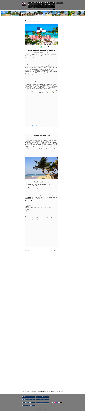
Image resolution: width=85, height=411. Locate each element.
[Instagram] (55, 402)
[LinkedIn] (44, 47)
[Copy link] (48, 47)
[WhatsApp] (41, 47)
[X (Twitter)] (39, 47)
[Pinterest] (46, 47)
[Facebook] (37, 47)
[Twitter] (52, 402)
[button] (54, 9)
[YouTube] (59, 402)
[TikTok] (61, 402)
